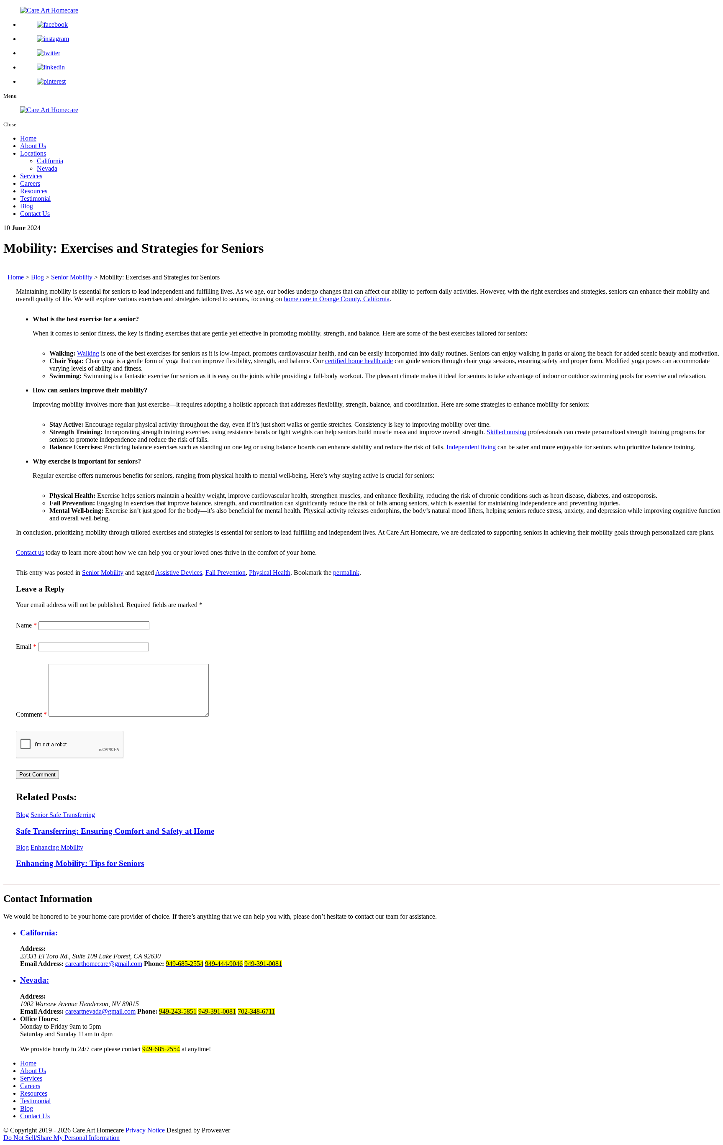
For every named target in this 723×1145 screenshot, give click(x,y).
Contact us (30, 552)
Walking (88, 353)
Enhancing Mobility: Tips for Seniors (80, 863)
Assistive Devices (178, 572)
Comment (31, 714)
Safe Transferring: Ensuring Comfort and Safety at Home (115, 831)
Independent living (471, 447)
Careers (30, 183)
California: (39, 932)
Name (26, 625)
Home (28, 138)
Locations (33, 153)
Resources (33, 191)
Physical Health (269, 572)
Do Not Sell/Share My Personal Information (61, 1137)
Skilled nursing (506, 431)
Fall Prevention (225, 572)
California (50, 160)
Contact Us (35, 213)
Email (26, 646)
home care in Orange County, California (337, 298)
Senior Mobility (102, 572)
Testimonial (35, 198)
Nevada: (34, 980)
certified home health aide (359, 360)
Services (31, 175)
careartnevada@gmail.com (100, 1011)
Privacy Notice (145, 1130)
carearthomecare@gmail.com (103, 963)
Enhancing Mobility (57, 847)
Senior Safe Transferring (63, 814)
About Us (33, 145)
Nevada (47, 168)
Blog (26, 206)
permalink (346, 572)
